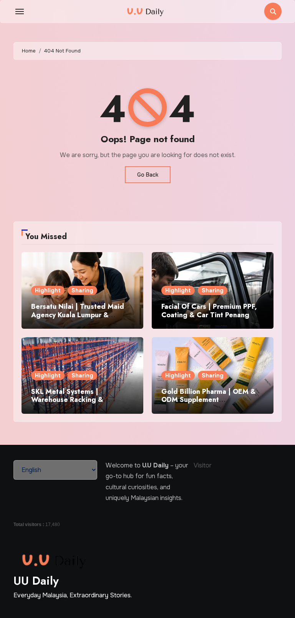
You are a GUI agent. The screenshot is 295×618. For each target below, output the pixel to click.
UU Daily (36, 580)
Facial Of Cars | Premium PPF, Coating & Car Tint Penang (209, 311)
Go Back (147, 174)
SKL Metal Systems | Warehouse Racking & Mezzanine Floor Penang (71, 400)
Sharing (82, 290)
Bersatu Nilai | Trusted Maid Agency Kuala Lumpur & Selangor (77, 315)
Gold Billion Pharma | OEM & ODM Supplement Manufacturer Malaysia (208, 400)
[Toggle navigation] (19, 11)
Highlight (48, 290)
